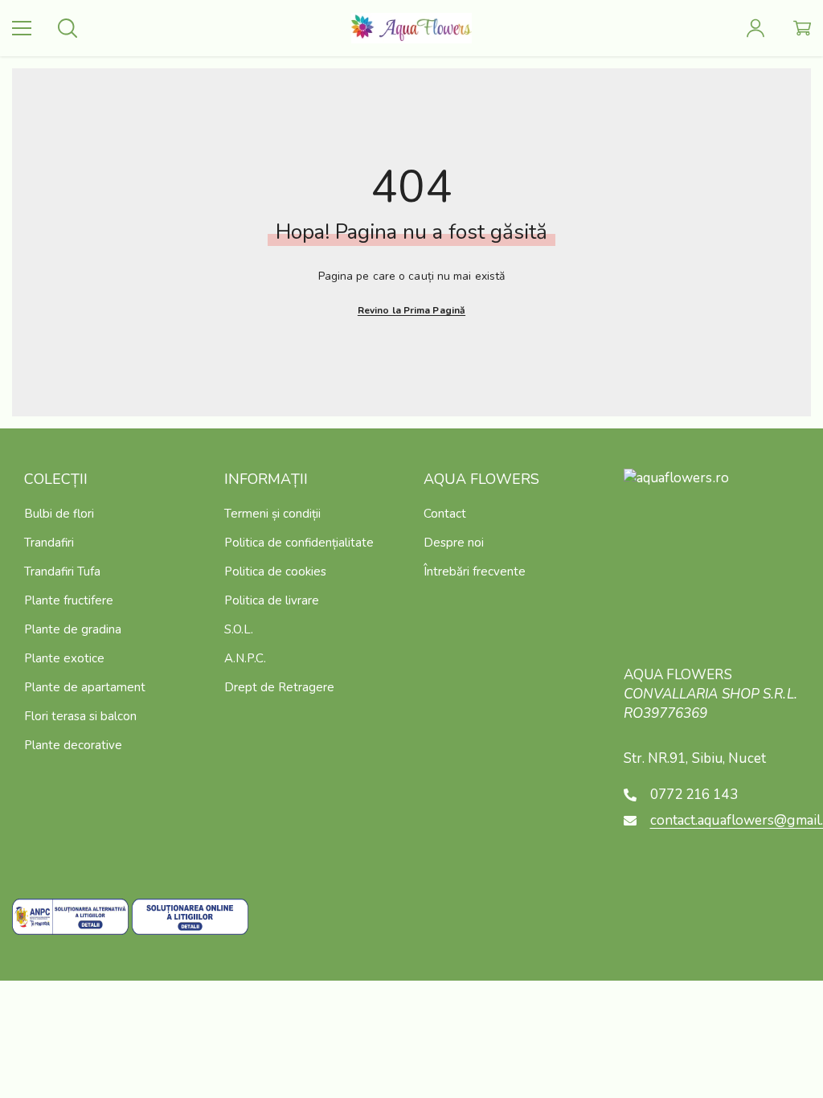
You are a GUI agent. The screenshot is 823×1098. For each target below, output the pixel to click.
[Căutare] (67, 28)
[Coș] (802, 28)
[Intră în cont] (755, 28)
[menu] (21, 28)
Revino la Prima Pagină (411, 310)
